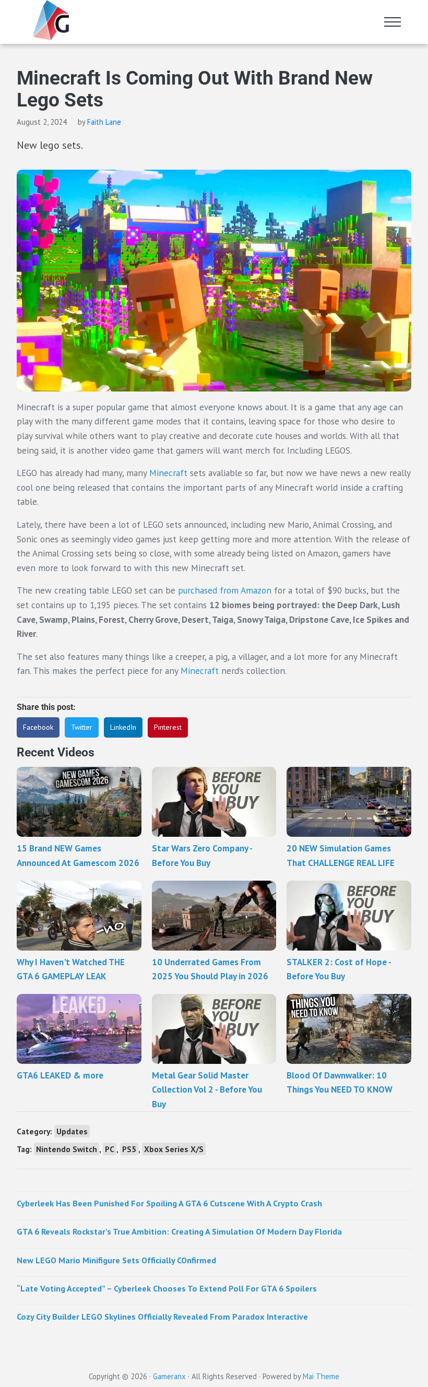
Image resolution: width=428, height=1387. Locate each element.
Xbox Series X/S (174, 1149)
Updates (72, 1131)
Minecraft (169, 473)
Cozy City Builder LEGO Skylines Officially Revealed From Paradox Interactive (162, 1316)
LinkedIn (123, 727)
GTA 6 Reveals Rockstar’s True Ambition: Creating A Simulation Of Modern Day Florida (179, 1231)
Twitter (81, 727)
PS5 (129, 1149)
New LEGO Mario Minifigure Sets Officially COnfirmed (116, 1259)
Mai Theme (321, 1376)
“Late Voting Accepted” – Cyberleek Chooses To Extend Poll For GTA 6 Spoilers (167, 1288)
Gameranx (169, 1376)
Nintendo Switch (66, 1149)
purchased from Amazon (224, 590)
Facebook (38, 727)
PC (109, 1149)
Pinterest (168, 727)
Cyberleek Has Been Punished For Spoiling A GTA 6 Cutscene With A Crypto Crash (169, 1203)
